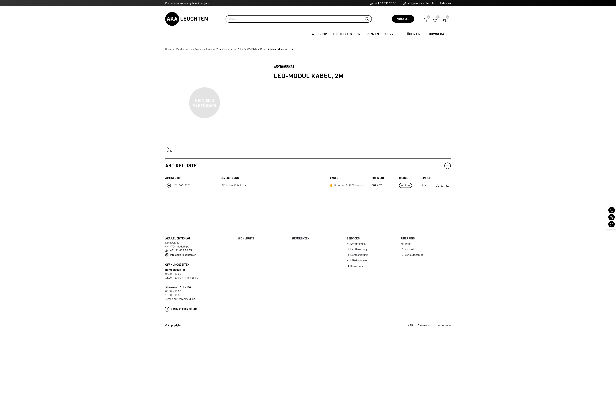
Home (168, 49)
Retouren (445, 3)
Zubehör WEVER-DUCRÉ (250, 49)
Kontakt (409, 249)
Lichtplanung (358, 243)
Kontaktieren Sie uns (184, 309)
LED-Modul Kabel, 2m (280, 49)
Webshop (180, 49)
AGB (410, 325)
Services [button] (393, 34)
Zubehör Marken (224, 49)
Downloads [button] (438, 34)
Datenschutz (425, 325)
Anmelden (403, 19)
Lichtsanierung (359, 254)
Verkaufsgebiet (414, 254)
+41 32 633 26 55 (385, 3)
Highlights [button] (342, 34)
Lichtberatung (358, 249)
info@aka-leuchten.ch (420, 3)
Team (408, 243)
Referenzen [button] (368, 34)
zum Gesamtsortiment (200, 49)
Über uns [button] (415, 34)
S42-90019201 (181, 185)
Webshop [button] (319, 34)
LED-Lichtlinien (359, 260)
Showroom (356, 266)
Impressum (444, 325)
